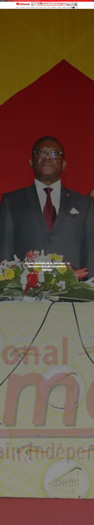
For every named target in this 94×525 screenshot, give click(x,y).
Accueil (17, 7)
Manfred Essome (38, 273)
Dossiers (59, 7)
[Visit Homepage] (23, 4)
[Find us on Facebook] (72, 7)
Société (36, 7)
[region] (54, 4)
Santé (45, 7)
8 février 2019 (44, 273)
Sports (48, 7)
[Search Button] (77, 7)
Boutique (69, 7)
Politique (27, 7)
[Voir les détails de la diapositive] (54, 4)
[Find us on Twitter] (74, 7)
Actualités (22, 7)
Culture (41, 7)
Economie (32, 7)
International (54, 7)
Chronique (64, 7)
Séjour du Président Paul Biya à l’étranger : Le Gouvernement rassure (26, 0)
